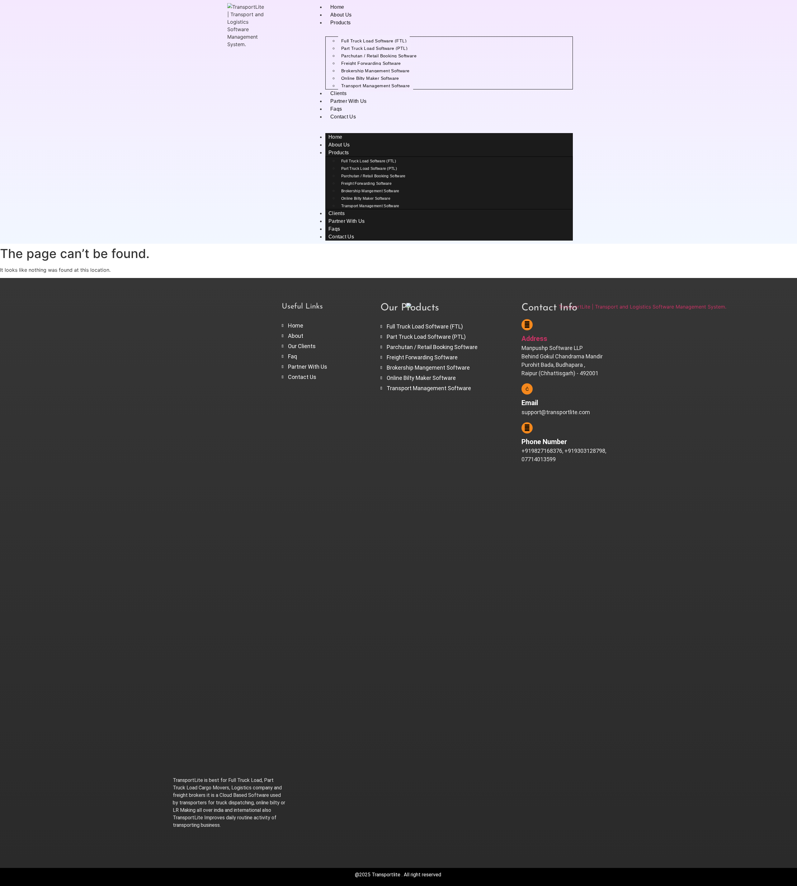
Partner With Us (348, 101)
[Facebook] (180, 839)
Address (534, 338)
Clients (338, 93)
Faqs (336, 109)
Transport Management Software (375, 85)
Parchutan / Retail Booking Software (379, 55)
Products (340, 22)
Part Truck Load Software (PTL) (374, 48)
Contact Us (343, 116)
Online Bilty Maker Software (370, 78)
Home (337, 7)
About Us (340, 14)
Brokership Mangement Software (375, 70)
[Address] (527, 324)
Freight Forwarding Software (371, 63)
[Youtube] (199, 839)
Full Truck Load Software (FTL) (374, 40)
